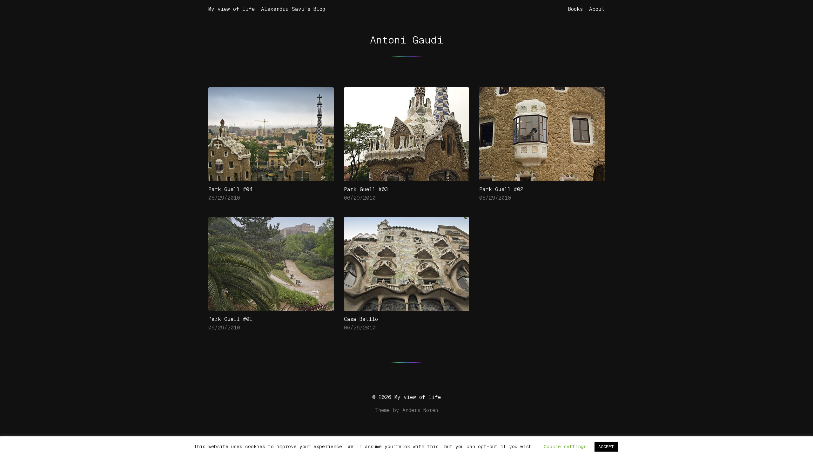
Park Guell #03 (366, 189)
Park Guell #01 (230, 319)
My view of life (231, 9)
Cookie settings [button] (565, 446)
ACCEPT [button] (606, 446)
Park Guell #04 (230, 189)
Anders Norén (420, 410)
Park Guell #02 (501, 189)
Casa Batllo (361, 319)
